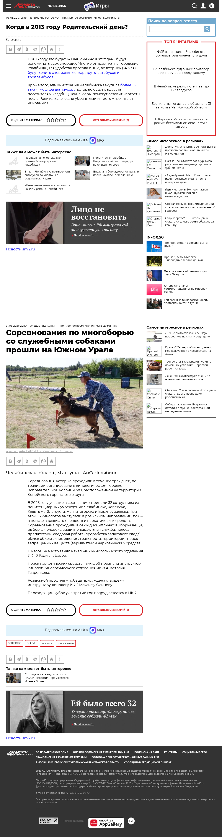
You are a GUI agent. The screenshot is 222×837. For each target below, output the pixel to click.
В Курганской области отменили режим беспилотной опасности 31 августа (181, 123)
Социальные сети (194, 752)
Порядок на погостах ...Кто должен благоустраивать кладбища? (43, 161)
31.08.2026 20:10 (16, 325)
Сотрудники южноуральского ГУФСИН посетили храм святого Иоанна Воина (47, 678)
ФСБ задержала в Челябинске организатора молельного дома (181, 53)
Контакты (170, 752)
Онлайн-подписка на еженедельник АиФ (101, 752)
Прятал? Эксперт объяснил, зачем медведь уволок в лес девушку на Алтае (188, 351)
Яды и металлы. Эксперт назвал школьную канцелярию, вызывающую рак (186, 193)
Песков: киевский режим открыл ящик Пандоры (186, 273)
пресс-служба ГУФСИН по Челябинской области (39, 451)
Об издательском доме (52, 752)
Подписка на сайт (146, 752)
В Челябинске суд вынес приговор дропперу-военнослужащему (181, 71)
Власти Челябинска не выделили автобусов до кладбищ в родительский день (47, 175)
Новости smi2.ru (20, 249)
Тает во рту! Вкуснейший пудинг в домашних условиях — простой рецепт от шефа (188, 365)
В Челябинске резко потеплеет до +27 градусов (181, 88)
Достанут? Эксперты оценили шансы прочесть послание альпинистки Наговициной (190, 150)
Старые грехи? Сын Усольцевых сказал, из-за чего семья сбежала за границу (189, 221)
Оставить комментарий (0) (111, 120)
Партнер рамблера (73, 820)
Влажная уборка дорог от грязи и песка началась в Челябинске (116, 173)
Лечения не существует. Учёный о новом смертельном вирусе (188, 377)
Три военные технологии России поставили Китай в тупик (186, 301)
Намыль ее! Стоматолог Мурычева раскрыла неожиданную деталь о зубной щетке (188, 164)
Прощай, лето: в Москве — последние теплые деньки (183, 259)
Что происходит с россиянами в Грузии (185, 244)
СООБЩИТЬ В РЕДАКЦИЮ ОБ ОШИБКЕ (147, 762)
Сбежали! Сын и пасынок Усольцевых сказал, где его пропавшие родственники (190, 394)
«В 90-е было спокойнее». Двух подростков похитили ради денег (188, 334)
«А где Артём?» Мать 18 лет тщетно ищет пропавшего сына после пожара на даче (188, 179)
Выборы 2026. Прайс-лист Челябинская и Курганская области (77, 762)
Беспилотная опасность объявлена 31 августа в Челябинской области (181, 105)
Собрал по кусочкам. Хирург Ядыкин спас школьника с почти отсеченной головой (190, 207)
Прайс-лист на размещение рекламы (61, 757)
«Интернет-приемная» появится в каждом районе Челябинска (47, 187)
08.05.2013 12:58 (16, 17)
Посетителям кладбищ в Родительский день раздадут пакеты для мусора (113, 161)
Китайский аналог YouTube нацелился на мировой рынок (185, 288)
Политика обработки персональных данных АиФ (125, 757)
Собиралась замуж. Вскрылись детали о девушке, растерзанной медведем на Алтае (187, 408)
